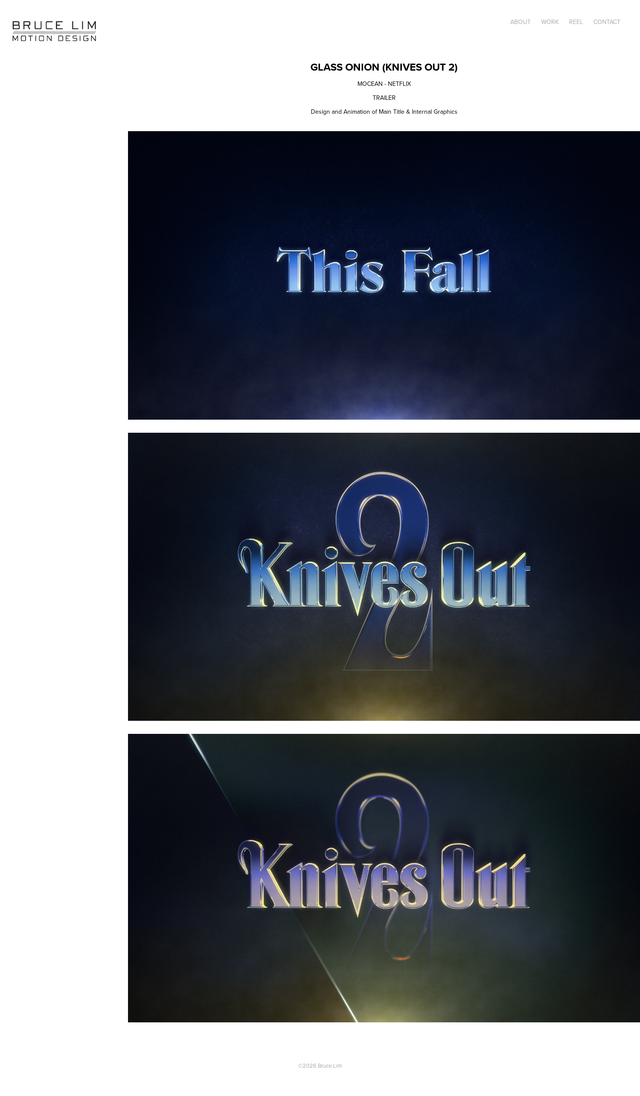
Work (550, 21)
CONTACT (606, 21)
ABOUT (520, 21)
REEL (576, 21)
